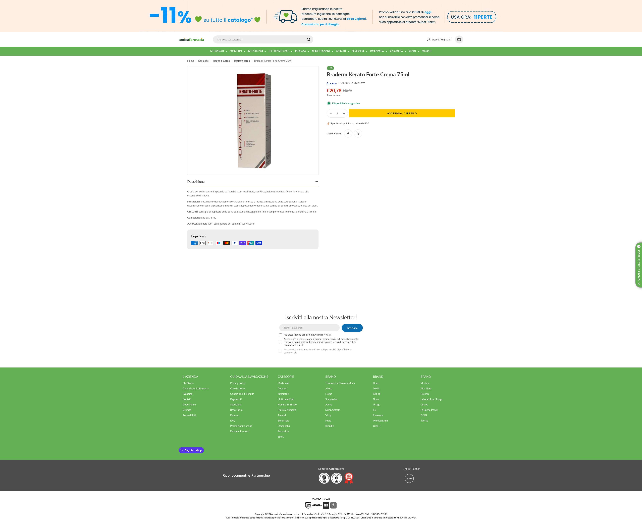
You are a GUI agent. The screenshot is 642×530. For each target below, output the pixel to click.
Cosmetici (203, 60)
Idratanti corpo (242, 60)
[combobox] (263, 39)
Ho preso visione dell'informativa (307, 334)
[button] (638, 265)
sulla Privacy (324, 334)
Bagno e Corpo (221, 60)
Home (190, 60)
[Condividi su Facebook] (348, 133)
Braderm (332, 83)
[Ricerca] (309, 39)
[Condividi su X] (358, 133)
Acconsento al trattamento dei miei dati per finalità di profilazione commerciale (317, 351)
